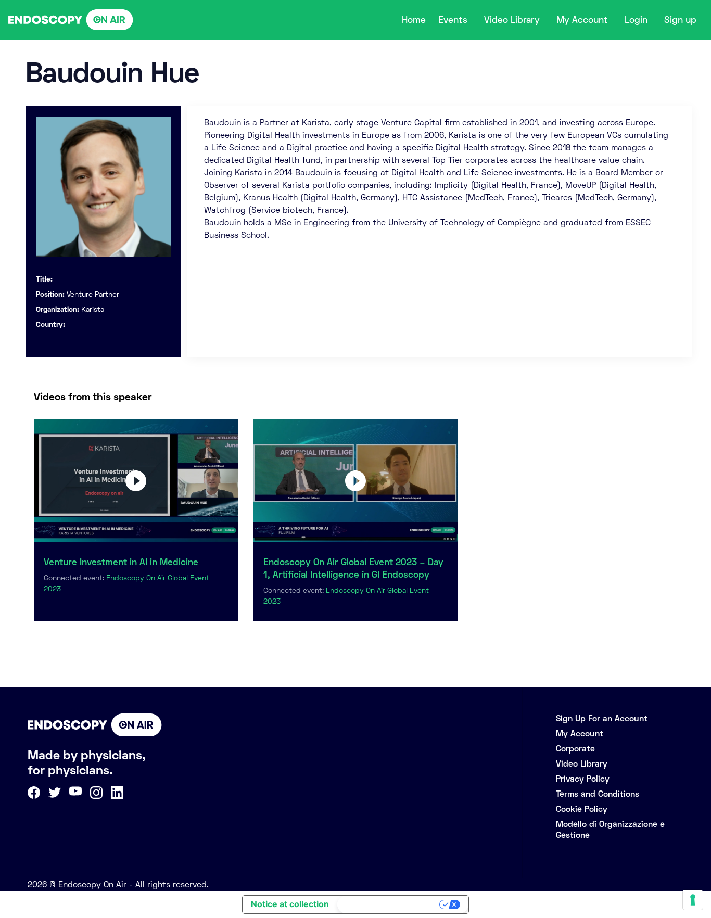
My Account (582, 20)
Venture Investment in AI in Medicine (121, 562)
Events (452, 20)
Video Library (512, 20)
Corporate (575, 748)
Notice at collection (290, 904)
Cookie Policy (581, 809)
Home (414, 20)
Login (636, 20)
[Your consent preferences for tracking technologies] (693, 900)
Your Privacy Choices (389, 904)
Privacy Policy (583, 778)
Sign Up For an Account (601, 718)
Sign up (680, 20)
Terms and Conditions (597, 793)
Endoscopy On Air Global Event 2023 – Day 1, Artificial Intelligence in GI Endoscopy (353, 568)
